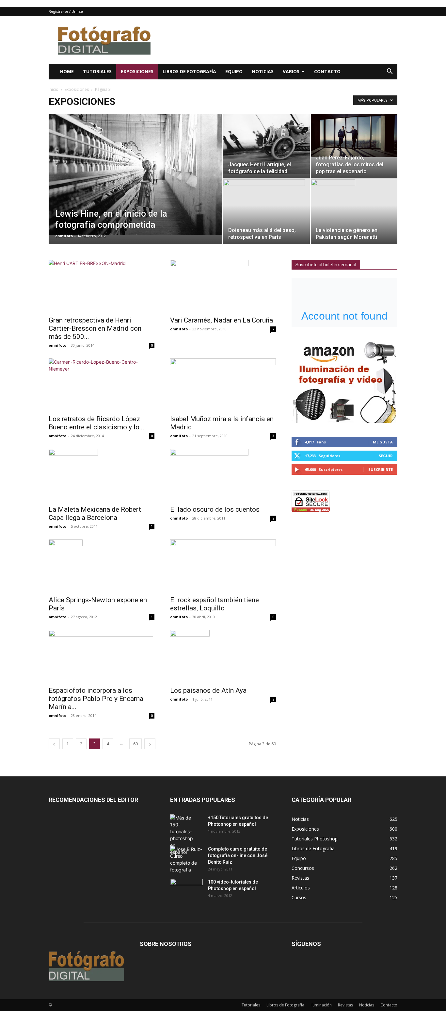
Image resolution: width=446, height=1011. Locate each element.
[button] (389, 72)
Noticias (263, 71)
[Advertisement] (278, 40)
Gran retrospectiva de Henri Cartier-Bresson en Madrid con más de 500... (95, 328)
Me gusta (383, 441)
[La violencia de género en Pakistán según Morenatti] (354, 211)
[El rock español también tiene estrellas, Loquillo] (223, 565)
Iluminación (321, 1005)
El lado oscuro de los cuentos (215, 509)
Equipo (234, 71)
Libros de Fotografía (189, 71)
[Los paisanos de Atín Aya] (223, 656)
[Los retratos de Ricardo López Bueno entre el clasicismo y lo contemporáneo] (101, 384)
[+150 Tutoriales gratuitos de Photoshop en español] (181, 834)
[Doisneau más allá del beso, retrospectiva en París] (266, 211)
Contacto (327, 71)
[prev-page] (54, 743)
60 (135, 744)
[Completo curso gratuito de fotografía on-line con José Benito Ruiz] (186, 859)
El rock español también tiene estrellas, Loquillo (214, 604)
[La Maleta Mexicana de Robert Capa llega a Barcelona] (101, 475)
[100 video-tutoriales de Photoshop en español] (186, 888)
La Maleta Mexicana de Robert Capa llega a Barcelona (95, 514)
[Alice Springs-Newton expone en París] (101, 565)
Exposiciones (137, 71)
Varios (291, 71)
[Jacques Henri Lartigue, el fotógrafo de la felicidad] (266, 144)
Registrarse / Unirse (66, 11)
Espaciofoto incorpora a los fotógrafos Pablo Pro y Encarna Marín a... (96, 699)
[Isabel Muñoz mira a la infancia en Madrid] (223, 384)
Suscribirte (380, 469)
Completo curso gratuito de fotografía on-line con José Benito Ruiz (237, 855)
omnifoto (64, 235)
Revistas (345, 1005)
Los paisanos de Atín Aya (208, 690)
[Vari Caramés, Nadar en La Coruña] (223, 286)
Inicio (53, 89)
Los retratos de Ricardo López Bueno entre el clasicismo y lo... (96, 423)
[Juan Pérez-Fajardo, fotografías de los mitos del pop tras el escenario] (354, 135)
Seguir (386, 455)
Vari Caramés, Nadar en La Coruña (221, 320)
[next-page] (149, 743)
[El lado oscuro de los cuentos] (223, 475)
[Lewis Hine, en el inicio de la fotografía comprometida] (135, 174)
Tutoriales (97, 71)
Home (67, 71)
